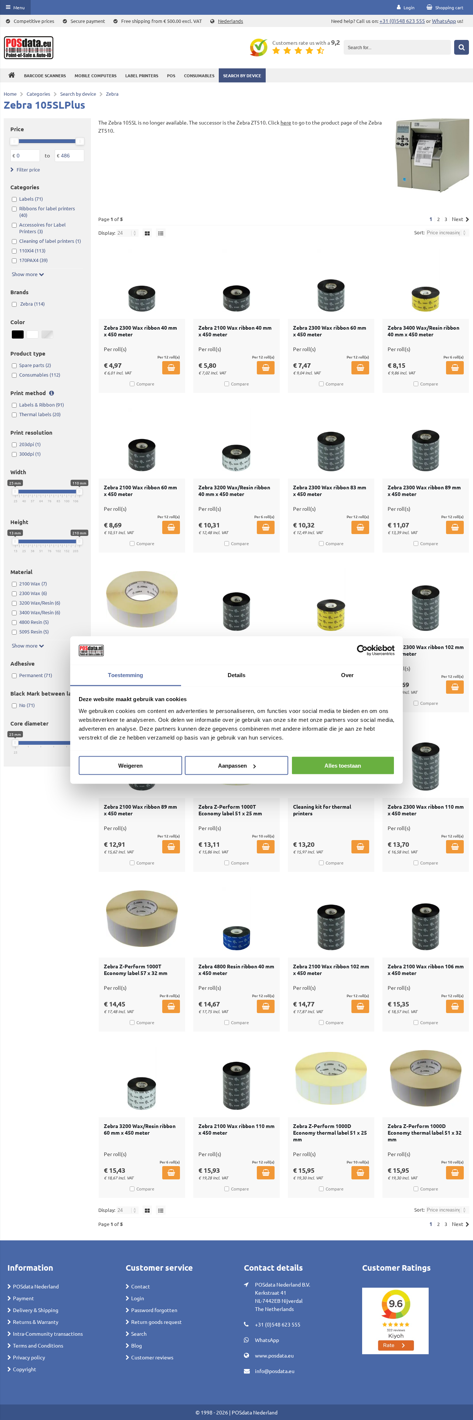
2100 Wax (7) (33, 583)
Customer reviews (152, 1357)
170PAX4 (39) (33, 260)
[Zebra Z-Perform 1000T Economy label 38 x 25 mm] (142, 599)
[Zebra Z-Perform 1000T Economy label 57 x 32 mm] (142, 919)
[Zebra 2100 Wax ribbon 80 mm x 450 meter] (236, 599)
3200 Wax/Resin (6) (39, 602)
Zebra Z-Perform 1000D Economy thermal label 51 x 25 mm (330, 1132)
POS (171, 75)
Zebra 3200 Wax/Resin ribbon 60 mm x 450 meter (140, 1129)
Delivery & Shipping (35, 1310)
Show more (25, 274)
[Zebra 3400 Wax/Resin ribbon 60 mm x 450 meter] (331, 599)
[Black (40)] (18, 334)
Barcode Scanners (45, 75)
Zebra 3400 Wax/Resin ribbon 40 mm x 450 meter (423, 330)
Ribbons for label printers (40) (47, 211)
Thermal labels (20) (40, 414)
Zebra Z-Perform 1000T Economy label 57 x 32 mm (135, 969)
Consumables (199, 75)
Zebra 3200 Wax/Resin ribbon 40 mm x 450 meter (234, 490)
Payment (23, 1298)
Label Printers (141, 75)
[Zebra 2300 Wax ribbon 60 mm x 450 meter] (331, 280)
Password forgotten (154, 1310)
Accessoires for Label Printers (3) (42, 227)
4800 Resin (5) (34, 622)
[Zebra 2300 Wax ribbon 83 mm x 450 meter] (331, 440)
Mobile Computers (95, 75)
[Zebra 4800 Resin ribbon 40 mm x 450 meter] (236, 919)
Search (139, 1333)
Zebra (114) (32, 303)
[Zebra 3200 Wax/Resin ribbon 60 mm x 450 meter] (142, 1078)
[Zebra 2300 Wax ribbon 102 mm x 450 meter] (425, 599)
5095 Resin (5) (34, 631)
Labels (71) (31, 199)
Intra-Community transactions (48, 1333)
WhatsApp (444, 20)
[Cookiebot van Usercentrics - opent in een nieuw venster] (362, 650)
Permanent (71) (35, 675)
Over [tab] (347, 675)
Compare (145, 384)
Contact (140, 1286)
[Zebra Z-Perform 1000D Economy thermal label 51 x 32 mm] (425, 1078)
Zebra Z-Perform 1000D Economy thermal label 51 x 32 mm (425, 1132)
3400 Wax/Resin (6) (39, 612)
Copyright (24, 1369)
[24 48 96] (128, 233)
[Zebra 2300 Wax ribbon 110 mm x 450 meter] (425, 759)
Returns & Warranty (35, 1321)
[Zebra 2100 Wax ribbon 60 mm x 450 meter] (142, 440)
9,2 (335, 42)
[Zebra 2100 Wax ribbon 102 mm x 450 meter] (331, 919)
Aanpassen (232, 765)
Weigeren (130, 765)
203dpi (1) (30, 444)
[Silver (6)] (47, 334)
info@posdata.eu (275, 1371)
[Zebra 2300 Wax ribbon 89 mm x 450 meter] (425, 440)
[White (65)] (32, 334)
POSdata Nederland (36, 1286)
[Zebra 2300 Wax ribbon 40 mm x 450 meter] (142, 280)
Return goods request (156, 1321)
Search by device (242, 75)
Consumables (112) (39, 374)
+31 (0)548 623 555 (402, 20)
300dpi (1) (30, 454)
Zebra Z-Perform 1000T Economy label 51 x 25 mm (230, 809)
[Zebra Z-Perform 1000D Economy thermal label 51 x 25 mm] (331, 1078)
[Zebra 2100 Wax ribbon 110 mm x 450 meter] (236, 1078)
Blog (136, 1345)
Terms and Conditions (38, 1345)
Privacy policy (29, 1357)
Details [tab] (237, 675)
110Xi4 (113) (32, 250)
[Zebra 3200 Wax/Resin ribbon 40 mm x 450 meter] (236, 440)
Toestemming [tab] (125, 675)
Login (137, 1298)
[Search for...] (461, 47)
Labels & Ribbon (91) (41, 404)
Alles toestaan (342, 765)
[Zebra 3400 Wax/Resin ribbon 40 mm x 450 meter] (425, 280)
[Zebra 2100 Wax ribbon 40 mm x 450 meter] (236, 280)
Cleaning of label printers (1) (50, 241)
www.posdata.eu (274, 1355)
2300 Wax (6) (33, 593)
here (285, 122)
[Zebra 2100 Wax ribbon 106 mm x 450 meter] (425, 919)
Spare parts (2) (35, 365)
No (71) (27, 705)
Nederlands (230, 21)
